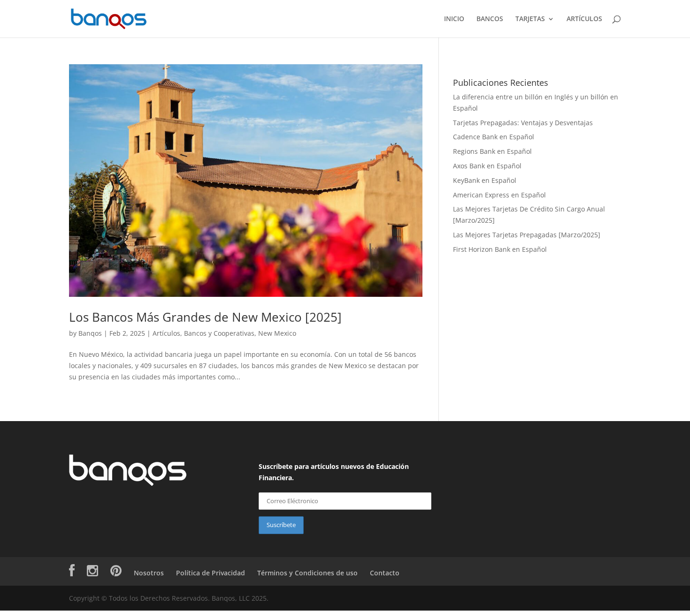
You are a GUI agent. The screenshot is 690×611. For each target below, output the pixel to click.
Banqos (90, 333)
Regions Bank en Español (492, 151)
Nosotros (149, 572)
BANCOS (489, 19)
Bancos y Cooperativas (219, 333)
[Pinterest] (116, 572)
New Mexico (277, 333)
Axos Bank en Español (487, 165)
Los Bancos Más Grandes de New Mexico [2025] (205, 317)
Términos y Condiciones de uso (307, 572)
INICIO (454, 19)
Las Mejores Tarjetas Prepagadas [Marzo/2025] (526, 234)
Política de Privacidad (210, 572)
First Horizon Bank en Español (500, 249)
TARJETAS (530, 19)
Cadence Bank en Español (493, 136)
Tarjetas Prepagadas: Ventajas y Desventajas (523, 122)
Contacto (384, 572)
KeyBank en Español (484, 180)
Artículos (166, 333)
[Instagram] (92, 572)
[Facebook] (72, 572)
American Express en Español (499, 194)
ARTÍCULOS (584, 19)
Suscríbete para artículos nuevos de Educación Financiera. (334, 472)
